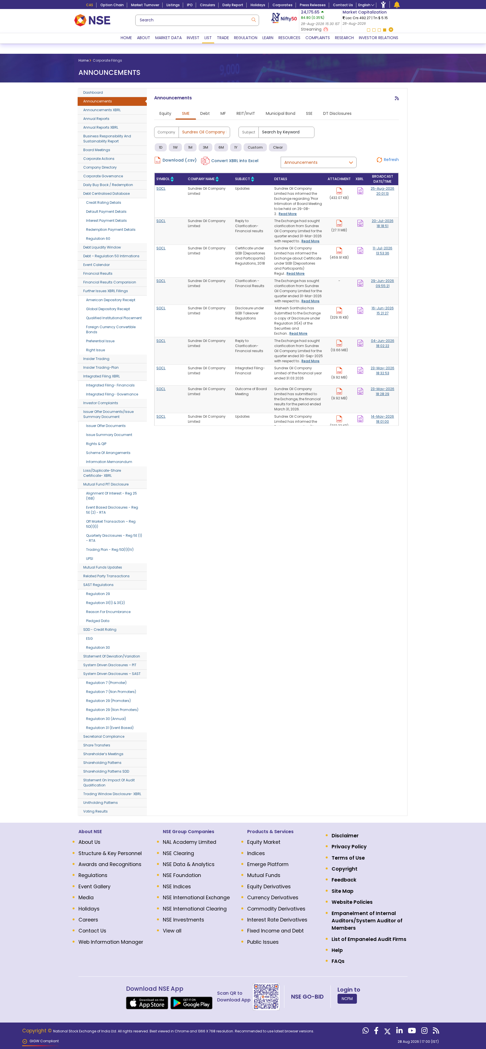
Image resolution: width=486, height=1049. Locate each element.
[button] (391, 30)
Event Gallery (94, 886)
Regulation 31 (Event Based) (110, 727)
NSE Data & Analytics (189, 864)
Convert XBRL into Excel (234, 161)
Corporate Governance (103, 176)
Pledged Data (97, 620)
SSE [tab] (309, 113)
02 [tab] (373, 30)
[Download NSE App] (147, 1003)
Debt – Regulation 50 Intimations (111, 256)
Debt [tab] (205, 113)
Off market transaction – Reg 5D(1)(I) (111, 524)
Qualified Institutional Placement (114, 318)
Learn (267, 38)
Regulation (245, 38)
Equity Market (263, 842)
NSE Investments (183, 919)
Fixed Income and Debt (275, 930)
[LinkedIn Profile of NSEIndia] (398, 1031)
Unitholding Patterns (100, 802)
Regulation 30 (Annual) (106, 718)
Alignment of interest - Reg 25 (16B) (111, 496)
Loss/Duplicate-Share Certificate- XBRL (102, 473)
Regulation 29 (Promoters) (108, 700)
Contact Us (343, 5)
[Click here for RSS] (397, 100)
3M (205, 147)
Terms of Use (348, 858)
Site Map (343, 891)
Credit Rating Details (103, 202)
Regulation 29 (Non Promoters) (112, 709)
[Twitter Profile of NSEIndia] (386, 1031)
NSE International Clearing (195, 908)
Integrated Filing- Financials (110, 385)
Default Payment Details (106, 211)
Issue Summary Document (109, 434)
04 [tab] (384, 30)
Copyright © (37, 1030)
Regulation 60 (98, 238)
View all (172, 930)
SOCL (160, 188)
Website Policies (352, 902)
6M (221, 147)
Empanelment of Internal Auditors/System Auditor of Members (367, 921)
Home (126, 38)
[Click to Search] (253, 19)
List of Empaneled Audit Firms (369, 939)
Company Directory (100, 167)
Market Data (168, 38)
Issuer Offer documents (106, 425)
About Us (89, 842)
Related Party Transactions (106, 576)
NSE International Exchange (196, 897)
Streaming (312, 29)
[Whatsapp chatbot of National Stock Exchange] (365, 1031)
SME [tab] (186, 113)
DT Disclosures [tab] (337, 113)
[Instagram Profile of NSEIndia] (423, 1031)
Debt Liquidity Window (102, 247)
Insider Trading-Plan (101, 367)
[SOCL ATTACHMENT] (339, 189)
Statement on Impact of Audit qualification (109, 783)
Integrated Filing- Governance (112, 394)
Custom (255, 147)
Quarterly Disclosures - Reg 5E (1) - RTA (114, 538)
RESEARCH (344, 38)
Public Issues (263, 942)
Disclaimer (345, 835)
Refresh (391, 159)
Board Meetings (96, 149)
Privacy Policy (349, 846)
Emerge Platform (268, 864)
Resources (289, 38)
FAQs (338, 961)
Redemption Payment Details (111, 229)
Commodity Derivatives (276, 908)
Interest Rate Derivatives (277, 919)
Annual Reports (96, 118)
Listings (173, 5)
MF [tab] (223, 113)
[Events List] (397, 4)
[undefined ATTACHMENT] (360, 189)
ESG (89, 638)
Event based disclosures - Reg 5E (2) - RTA (112, 510)
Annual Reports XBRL (100, 127)
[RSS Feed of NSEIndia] (435, 1031)
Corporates (282, 5)
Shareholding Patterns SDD (106, 771)
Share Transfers (96, 745)
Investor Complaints (100, 403)
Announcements (97, 101)
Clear (278, 147)
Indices (256, 853)
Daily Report (232, 5)
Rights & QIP (96, 443)
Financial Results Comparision (109, 282)
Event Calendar (96, 264)
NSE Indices (177, 886)
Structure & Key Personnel (110, 853)
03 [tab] (379, 30)
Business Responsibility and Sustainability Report (107, 139)
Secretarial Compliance (103, 736)
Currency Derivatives (272, 897)
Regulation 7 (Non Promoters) (111, 691)
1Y (235, 147)
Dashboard (93, 92)
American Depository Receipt (110, 300)
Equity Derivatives (269, 886)
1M (190, 147)
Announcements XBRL (102, 110)
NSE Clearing (178, 853)
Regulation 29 (98, 593)
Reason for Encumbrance (108, 611)
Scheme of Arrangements (108, 452)
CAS (89, 5)
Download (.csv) (180, 160)
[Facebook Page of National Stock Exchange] (375, 1031)
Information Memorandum (109, 461)
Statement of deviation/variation (111, 656)
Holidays (258, 5)
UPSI (89, 558)
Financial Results (97, 273)
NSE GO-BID (307, 997)
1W (175, 147)
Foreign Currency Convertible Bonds (111, 329)
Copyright (344, 868)
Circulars (207, 5)
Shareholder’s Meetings (103, 753)
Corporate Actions (98, 158)
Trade (223, 38)
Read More (288, 213)
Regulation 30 (98, 647)
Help (337, 950)
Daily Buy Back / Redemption (108, 184)
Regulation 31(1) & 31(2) (105, 602)
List (208, 38)
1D (161, 147)
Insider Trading (96, 358)
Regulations (92, 875)
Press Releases (313, 5)
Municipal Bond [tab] (280, 113)
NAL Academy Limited (189, 842)
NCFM (347, 998)
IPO (190, 5)
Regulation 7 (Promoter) (106, 682)
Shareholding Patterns (102, 762)
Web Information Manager (110, 942)
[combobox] (197, 20)
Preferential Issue (100, 341)
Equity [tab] (165, 113)
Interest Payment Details (106, 220)
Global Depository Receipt (108, 309)
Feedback (344, 879)
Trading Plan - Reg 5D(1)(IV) (110, 549)
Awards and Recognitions (109, 864)
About (143, 38)
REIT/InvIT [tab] (246, 113)
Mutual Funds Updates (102, 567)
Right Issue (95, 350)
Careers (88, 919)
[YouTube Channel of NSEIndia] (411, 1031)
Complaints (317, 38)
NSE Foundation (182, 875)
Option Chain (112, 5)
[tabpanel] (376, 17)
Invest (193, 38)
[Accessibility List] (383, 4)
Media (86, 897)
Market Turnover (145, 5)
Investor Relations (378, 38)
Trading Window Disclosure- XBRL (112, 793)
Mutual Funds (263, 875)
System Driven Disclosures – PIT (109, 665)
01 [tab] (368, 30)
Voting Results (95, 811)
